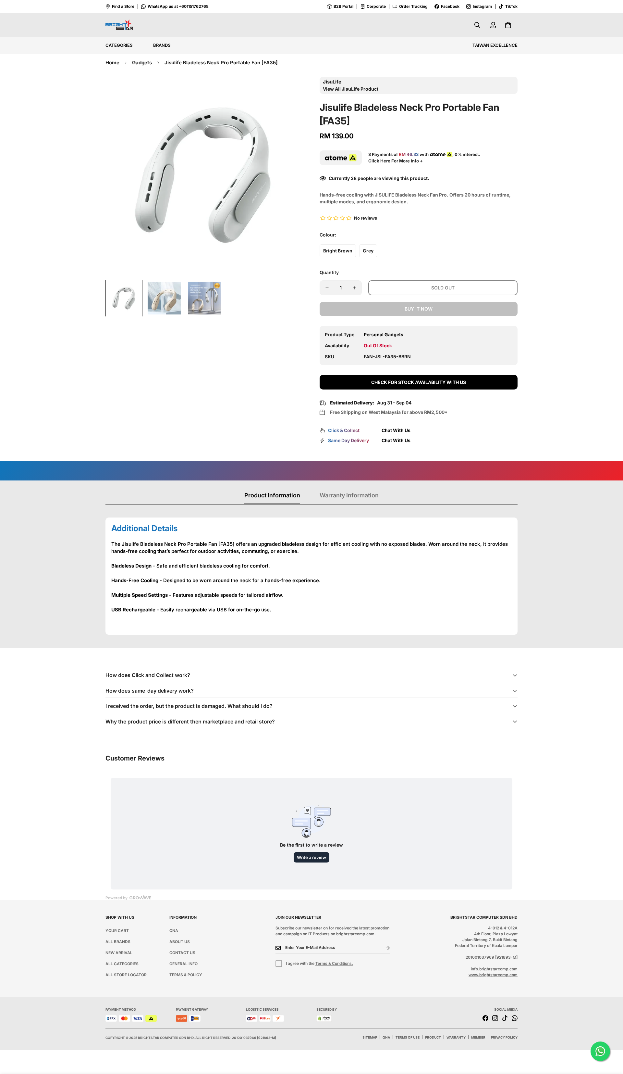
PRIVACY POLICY (504, 1037)
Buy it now (419, 309)
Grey (368, 250)
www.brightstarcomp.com (493, 974)
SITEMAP (369, 1037)
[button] (508, 25)
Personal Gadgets (383, 334)
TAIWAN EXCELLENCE (495, 45)
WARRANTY (456, 1037)
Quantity (329, 272)
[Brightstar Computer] (119, 25)
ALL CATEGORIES (122, 963)
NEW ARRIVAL (118, 952)
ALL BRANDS (117, 941)
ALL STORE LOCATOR (126, 974)
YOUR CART (117, 930)
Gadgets (142, 62)
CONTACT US (182, 952)
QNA (173, 930)
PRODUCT (433, 1037)
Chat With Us (396, 430)
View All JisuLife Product (350, 89)
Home (112, 62)
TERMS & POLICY (185, 974)
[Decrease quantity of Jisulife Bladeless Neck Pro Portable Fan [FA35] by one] (327, 288)
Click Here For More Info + (395, 160)
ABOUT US (179, 941)
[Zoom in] (289, 90)
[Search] (477, 25)
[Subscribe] (382, 948)
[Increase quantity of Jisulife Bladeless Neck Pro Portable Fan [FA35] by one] (354, 288)
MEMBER (478, 1037)
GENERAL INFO (183, 963)
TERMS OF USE (408, 1037)
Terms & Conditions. (334, 963)
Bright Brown (337, 250)
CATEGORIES (118, 45)
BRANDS (161, 45)
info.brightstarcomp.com (494, 968)
